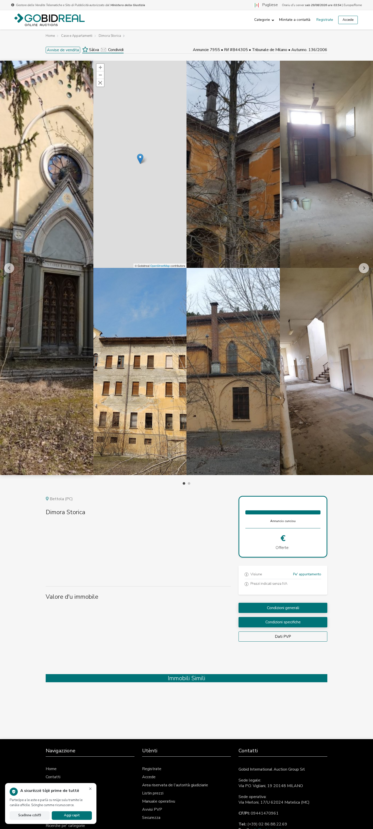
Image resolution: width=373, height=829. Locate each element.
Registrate (324, 19)
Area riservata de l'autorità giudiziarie (175, 785)
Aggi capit (72, 815)
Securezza (151, 817)
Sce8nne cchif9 (29, 815)
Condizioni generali (283, 607)
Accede (348, 20)
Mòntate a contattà (294, 19)
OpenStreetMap (160, 266)
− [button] (100, 75)
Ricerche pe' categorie (65, 825)
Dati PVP (283, 636)
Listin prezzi (152, 793)
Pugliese (269, 5)
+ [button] (100, 67)
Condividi (116, 50)
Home (51, 769)
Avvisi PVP (152, 809)
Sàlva (93, 50)
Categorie (262, 19)
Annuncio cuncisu (283, 521)
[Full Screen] (100, 83)
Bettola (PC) (61, 499)
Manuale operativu (158, 801)
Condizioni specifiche (283, 622)
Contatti (53, 777)
